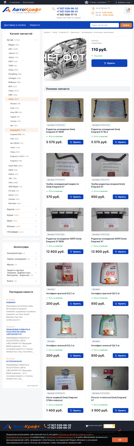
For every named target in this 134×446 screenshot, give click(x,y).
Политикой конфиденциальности (60, 437)
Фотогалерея (28, 2)
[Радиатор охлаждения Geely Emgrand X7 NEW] (64, 110)
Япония (13, 226)
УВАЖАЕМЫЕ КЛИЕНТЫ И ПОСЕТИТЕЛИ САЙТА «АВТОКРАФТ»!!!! (18, 331)
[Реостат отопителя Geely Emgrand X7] (110, 378)
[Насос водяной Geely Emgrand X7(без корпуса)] (64, 378)
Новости (35, 25)
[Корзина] (127, 10)
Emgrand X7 (64, 32)
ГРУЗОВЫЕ (15, 232)
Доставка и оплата (15, 25)
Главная (5, 2)
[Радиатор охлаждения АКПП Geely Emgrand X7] (110, 219)
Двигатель (75, 32)
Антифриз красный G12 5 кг (105, 293)
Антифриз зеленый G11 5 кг (105, 345)
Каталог (47, 32)
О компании (15, 2)
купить (111, 63)
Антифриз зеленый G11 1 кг (60, 345)
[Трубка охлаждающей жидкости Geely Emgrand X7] (64, 165)
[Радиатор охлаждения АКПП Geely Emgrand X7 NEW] (64, 219)
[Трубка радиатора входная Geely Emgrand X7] (110, 165)
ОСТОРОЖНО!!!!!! (14, 361)
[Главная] (21, 10)
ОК (119, 440)
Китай (13, 40)
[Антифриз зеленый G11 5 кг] (110, 326)
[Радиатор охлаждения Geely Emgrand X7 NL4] (110, 110)
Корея (13, 215)
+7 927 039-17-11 (67, 14)
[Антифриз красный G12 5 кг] (110, 274)
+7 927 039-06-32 (67, 8)
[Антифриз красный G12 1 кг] (64, 274)
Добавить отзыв (124, 2)
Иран (12, 220)
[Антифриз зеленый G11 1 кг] (64, 326)
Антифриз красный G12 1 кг (60, 293)
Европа (13, 209)
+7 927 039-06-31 (67, 11)
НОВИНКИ (10, 302)
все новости (32, 385)
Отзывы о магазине (100, 2)
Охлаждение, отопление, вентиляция (97, 32)
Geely (54, 32)
